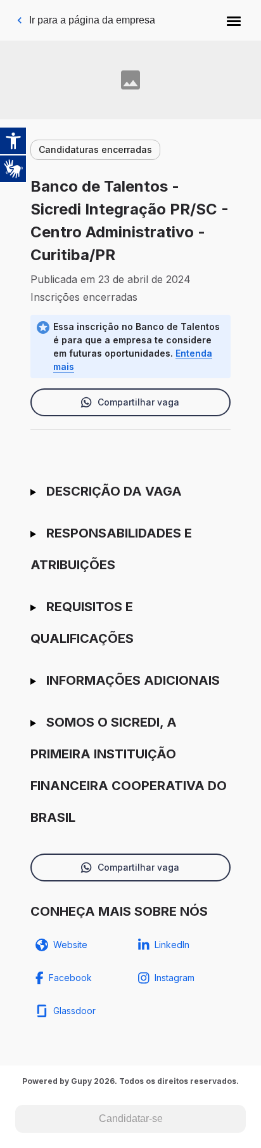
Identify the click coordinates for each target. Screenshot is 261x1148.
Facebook (70, 977)
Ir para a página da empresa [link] (92, 20)
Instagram (174, 977)
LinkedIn (172, 944)
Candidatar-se (131, 1118)
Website (70, 944)
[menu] (234, 20)
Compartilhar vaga (138, 402)
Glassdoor (74, 1010)
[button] (234, 20)
